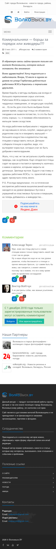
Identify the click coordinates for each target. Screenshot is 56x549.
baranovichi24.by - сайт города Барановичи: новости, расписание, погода (30, 355)
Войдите (11, 321)
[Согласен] (14, 279)
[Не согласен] (21, 279)
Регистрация (39, 12)
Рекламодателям (10, 478)
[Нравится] (4, 220)
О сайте (6, 473)
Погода (5, 487)
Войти (26, 12)
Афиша (5, 491)
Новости (6, 482)
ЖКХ (7, 53)
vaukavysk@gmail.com (18, 514)
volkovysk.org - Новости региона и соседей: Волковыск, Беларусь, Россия (32, 366)
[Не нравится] (12, 220)
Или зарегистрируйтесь (30, 321)
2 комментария (40, 49)
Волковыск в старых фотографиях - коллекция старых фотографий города (32, 343)
